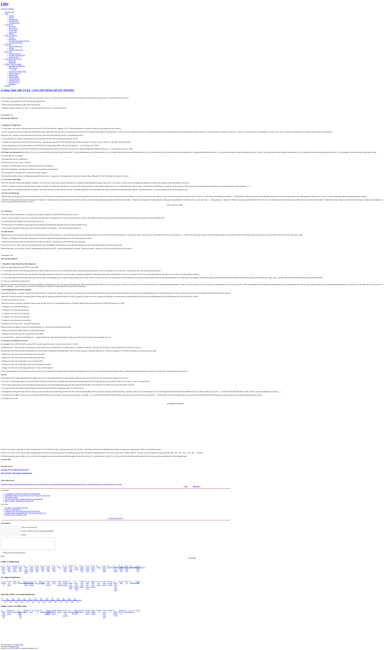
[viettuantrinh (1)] (27, 602)
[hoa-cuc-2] (14, 583)
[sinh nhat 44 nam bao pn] (14, 571)
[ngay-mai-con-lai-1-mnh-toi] (76, 590)
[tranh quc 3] (26, 612)
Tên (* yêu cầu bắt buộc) (29, 527)
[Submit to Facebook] (34, 484)
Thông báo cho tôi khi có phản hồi (14, 553)
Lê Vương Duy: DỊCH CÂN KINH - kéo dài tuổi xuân (22, 494)
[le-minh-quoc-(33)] (37, 571)
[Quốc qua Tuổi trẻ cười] (26, 573)
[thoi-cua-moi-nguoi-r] (82, 587)
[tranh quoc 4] (59, 612)
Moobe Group (14, 646)
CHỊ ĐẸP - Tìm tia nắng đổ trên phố (16, 508)
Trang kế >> (120, 518)
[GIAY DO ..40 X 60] (3, 617)
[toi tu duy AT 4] (121, 614)
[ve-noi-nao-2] (98, 585)
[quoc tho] (138, 583)
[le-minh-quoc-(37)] (121, 571)
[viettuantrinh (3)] (5, 602)
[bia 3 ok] (76, 612)
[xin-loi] (126, 583)
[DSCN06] (127, 612)
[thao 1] (110, 612)
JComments (192, 558)
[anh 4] (138, 612)
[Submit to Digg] (21, 484)
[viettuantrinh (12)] (22, 602)
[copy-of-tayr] (76, 569)
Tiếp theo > (197, 486)
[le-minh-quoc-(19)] (31, 571)
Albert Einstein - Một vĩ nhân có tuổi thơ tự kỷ (16, 473)
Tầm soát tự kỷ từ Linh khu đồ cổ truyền (15, 470)
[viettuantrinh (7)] (78, 602)
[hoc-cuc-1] (54, 583)
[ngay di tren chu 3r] (48, 614)
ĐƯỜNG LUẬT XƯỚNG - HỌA (16, 515)
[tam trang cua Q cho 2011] (104, 617)
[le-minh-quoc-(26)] (126, 571)
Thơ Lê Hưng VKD (11, 497)
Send (2, 556)
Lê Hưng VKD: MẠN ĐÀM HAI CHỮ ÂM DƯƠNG (22, 511)
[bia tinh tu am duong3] (65, 616)
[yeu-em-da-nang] (26, 585)
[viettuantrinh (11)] (72, 602)
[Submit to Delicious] (8, 484)
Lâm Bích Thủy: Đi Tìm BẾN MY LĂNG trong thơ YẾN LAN (25, 513)
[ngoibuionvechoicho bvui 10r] (74, 614)
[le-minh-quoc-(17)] (93, 571)
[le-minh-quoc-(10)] (87, 571)
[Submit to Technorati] (87, 484)
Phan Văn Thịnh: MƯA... (13, 509)
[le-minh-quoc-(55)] (104, 571)
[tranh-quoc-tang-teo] (20, 617)
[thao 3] (98, 612)
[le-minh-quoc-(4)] (42, 571)
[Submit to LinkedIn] (115, 484)
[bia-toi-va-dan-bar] (31, 585)
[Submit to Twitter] (101, 484)
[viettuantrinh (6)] (33, 602)
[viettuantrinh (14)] (50, 602)
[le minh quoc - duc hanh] (3, 573)
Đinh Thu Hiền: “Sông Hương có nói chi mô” (19, 501)
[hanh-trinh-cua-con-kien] (115, 590)
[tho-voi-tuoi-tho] (59, 585)
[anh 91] (82, 612)
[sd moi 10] (132, 612)
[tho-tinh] (121, 583)
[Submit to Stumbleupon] (71, 484)
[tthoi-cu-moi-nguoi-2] (65, 585)
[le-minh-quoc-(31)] (138, 571)
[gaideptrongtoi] (134, 583)
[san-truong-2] (3, 585)
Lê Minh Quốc (18, 645)
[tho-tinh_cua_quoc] (39, 583)
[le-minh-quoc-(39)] (48, 571)
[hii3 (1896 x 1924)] (93, 614)
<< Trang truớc (111, 518)
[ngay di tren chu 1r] (54, 614)
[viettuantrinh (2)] (39, 602)
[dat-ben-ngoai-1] (48, 585)
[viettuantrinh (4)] (61, 602)
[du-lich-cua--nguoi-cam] (87, 589)
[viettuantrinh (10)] (44, 602)
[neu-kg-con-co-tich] (110, 585)
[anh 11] (37, 612)
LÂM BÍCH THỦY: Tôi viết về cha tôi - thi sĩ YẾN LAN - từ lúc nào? (27, 495)
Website (23, 535)
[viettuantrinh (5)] (55, 602)
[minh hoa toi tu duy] (9, 614)
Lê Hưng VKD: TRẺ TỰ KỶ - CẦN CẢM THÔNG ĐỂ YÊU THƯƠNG (37, 90)
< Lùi (185, 486)
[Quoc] (59, 567)
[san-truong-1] (42, 585)
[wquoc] (98, 567)
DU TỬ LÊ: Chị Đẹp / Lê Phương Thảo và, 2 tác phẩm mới (24, 499)
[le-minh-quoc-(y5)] (54, 571)
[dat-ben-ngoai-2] (104, 585)
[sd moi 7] (31, 612)
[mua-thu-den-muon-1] (93, 587)
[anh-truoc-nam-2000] (70, 571)
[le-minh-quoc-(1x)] (82, 571)
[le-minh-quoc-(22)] (65, 571)
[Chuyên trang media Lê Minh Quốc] (7, 9)
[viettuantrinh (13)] (16, 602)
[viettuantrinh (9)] (67, 602)
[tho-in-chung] (9, 585)
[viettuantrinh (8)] (11, 602)
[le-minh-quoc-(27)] (20, 571)
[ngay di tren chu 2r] (87, 614)
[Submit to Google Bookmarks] (52, 484)
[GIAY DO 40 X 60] (115, 615)
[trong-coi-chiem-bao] (70, 588)
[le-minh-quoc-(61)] (9, 571)
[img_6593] (133, 567)
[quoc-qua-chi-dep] (115, 571)
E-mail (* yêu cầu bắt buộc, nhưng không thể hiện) (37, 531)
